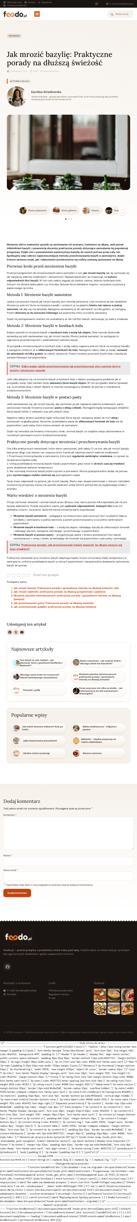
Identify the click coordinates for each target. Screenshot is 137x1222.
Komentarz (10, 815)
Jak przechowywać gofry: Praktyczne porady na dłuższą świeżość (54, 603)
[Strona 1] (66, 219)
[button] (37, 14)
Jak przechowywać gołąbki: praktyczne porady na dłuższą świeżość (55, 606)
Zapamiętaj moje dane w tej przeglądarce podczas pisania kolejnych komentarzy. (49, 885)
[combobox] (120, 14)
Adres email (10, 870)
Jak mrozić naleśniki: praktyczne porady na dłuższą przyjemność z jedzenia (59, 591)
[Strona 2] (68, 219)
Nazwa (7, 855)
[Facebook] (97, 4)
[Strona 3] (71, 219)
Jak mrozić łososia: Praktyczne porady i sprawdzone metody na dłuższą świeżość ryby (66, 588)
